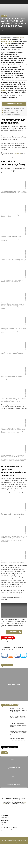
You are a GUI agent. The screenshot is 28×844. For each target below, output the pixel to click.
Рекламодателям (5, 817)
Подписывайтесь (8, 637)
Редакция (3, 824)
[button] (26, 2)
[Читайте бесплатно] (14, 684)
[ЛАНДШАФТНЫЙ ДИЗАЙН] (14, 784)
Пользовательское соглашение (9, 827)
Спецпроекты (4, 819)
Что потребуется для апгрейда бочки (13, 108)
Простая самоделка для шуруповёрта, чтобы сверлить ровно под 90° (18, 710)
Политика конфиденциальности (9, 829)
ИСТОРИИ (4, 15)
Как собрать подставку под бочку (12, 110)
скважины (6, 43)
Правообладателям (6, 830)
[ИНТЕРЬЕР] (14, 760)
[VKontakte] (14, 806)
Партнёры (3, 822)
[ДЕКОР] (14, 776)
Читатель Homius (16, 29)
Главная (2, 5)
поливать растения (8, 41)
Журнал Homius (5, 820)
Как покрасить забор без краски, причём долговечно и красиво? (18, 725)
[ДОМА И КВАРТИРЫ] (14, 768)
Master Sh (4, 90)
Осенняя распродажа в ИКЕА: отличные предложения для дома (18, 733)
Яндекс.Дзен (5, 640)
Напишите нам (4, 815)
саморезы (17, 153)
